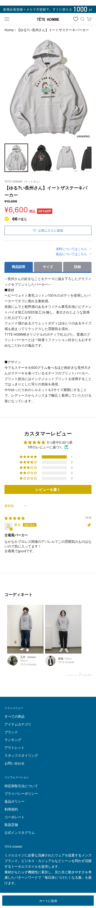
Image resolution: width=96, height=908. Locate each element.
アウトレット (14, 747)
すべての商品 (14, 716)
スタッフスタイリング (21, 755)
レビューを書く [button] (48, 489)
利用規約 (11, 809)
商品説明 (18, 267)
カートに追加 (48, 901)
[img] (14, 518)
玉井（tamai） (29, 657)
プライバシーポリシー (21, 793)
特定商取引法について (21, 786)
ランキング (12, 740)
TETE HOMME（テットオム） (22, 181)
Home (9, 30)
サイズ (48, 267)
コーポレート (14, 817)
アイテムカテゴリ (17, 724)
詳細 (77, 267)
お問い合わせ (14, 763)
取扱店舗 (11, 825)
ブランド (11, 732)
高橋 (60, 658)
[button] (29, 456)
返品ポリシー (14, 801)
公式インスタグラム (19, 832)
